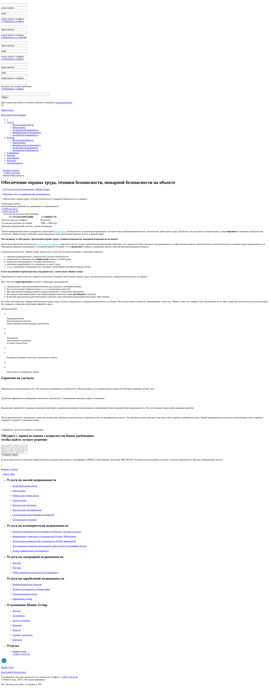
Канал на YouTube (21, 620)
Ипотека (11, 155)
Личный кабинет (15, 163)
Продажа (16, 567)
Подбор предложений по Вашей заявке (31, 589)
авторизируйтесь (64, 102)
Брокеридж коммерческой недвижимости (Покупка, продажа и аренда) (46, 531)
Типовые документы (22, 635)
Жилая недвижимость (22, 125)
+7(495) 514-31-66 (9, 211)
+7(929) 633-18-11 (9, 209)
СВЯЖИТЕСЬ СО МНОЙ (13, 37)
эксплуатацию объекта (48, 244)
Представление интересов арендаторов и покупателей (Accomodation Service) (49, 546)
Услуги (10, 122)
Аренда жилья (19, 500)
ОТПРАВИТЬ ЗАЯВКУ (12, 21)
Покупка (16, 563)
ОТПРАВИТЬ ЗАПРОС (12, 59)
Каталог (11, 137)
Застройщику (13, 158)
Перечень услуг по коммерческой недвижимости (26, 194)
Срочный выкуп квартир (24, 519)
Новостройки (18, 127)
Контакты (11, 160)
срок (44, 289)
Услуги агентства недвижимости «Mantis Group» (26, 189)
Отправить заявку (10, 455)
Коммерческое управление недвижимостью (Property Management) (44, 536)
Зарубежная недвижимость (25, 135)
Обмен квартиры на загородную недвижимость (35, 572)
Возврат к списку (9, 469)
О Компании (13, 153)
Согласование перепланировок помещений (33, 515)
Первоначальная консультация (26, 584)
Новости (16, 630)
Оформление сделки (22, 599)
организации (60, 231)
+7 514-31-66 (11, 173)
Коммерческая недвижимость (26, 132)
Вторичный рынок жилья (24, 486)
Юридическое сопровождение (26, 510)
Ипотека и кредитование (24, 505)
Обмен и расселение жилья (25, 495)
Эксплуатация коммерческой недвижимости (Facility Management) (44, 541)
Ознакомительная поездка (24, 594)
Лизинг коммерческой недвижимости (30, 551)
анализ (10, 267)
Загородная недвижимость (25, 130)
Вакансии (17, 625)
